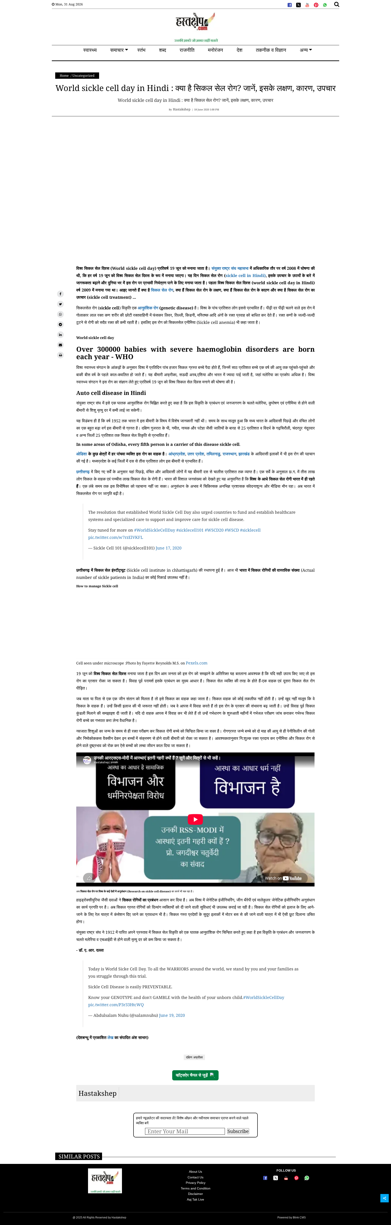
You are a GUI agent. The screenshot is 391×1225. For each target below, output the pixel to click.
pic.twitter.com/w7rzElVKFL (115, 537)
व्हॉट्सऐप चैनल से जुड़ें (192, 1075)
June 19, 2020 (172, 1015)
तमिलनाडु (213, 453)
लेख (110, 1037)
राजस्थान (229, 453)
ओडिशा (81, 453)
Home (64, 75)
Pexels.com (196, 663)
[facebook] (289, 4)
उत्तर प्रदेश (195, 453)
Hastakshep (98, 1093)
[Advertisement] (136, 154)
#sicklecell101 (190, 530)
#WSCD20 (214, 530)
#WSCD (232, 530)
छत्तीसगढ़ (83, 471)
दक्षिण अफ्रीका (194, 1057)
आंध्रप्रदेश (177, 453)
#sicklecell (250, 530)
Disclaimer (195, 1194)
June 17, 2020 (168, 548)
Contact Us (195, 1177)
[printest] (315, 4)
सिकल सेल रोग (161, 290)
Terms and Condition (195, 1188)
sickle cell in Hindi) (246, 275)
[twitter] (298, 4)
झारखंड (244, 453)
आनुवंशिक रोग (148, 307)
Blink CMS (299, 1217)
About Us (195, 1171)
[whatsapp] (324, 4)
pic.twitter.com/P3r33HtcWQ (116, 1004)
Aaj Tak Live (195, 1199)
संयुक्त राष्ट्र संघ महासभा (230, 268)
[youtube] (307, 4)
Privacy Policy (195, 1182)
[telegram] (60, 324)
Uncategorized (83, 75)
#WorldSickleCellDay (154, 530)
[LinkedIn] (60, 334)
